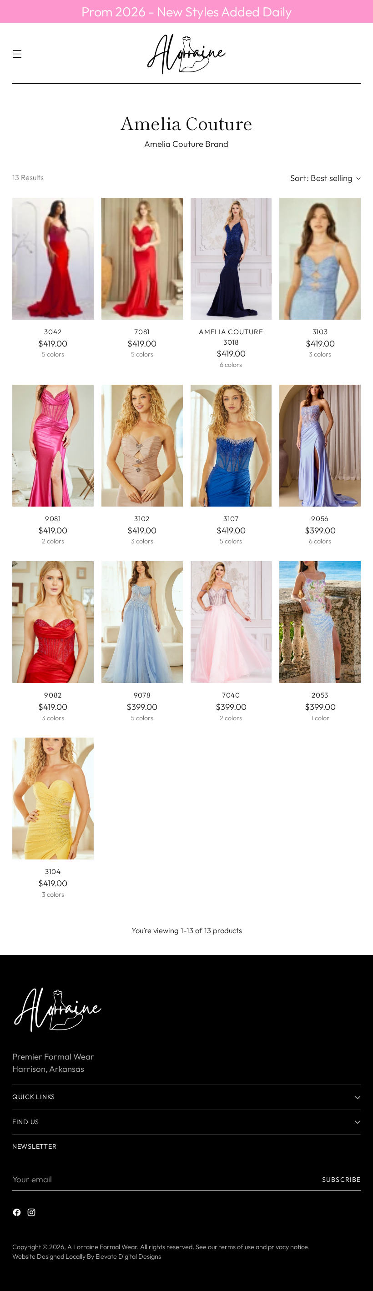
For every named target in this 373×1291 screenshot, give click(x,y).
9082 (52, 695)
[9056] (320, 446)
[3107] (231, 446)
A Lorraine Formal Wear (102, 1247)
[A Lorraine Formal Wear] (186, 53)
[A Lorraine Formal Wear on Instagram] (32, 1214)
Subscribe (341, 1179)
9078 (142, 695)
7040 (231, 695)
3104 (53, 871)
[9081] (53, 446)
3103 (320, 331)
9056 (320, 518)
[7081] (142, 259)
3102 (142, 518)
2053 (320, 695)
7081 (142, 331)
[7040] (231, 622)
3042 (52, 331)
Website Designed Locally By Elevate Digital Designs (86, 1256)
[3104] (53, 798)
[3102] (142, 446)
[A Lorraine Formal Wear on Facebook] (17, 1214)
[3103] (320, 259)
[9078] (142, 622)
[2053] (320, 622)
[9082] (53, 622)
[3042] (53, 259)
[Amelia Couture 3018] (231, 259)
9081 (53, 518)
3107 (230, 518)
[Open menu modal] (17, 53)
